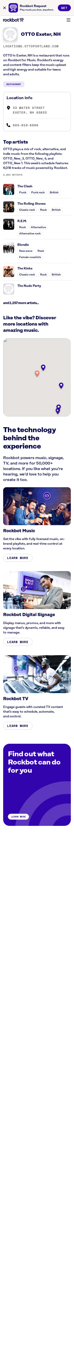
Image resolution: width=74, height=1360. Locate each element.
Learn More (17, 557)
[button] (37, 374)
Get (64, 7)
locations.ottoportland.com (31, 46)
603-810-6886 (25, 125)
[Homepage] (13, 20)
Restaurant (13, 84)
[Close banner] (4, 8)
